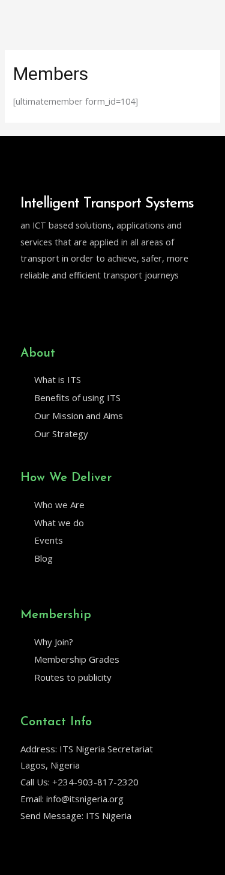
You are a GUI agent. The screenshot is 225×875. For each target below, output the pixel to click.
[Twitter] (25, 306)
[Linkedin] (51, 306)
